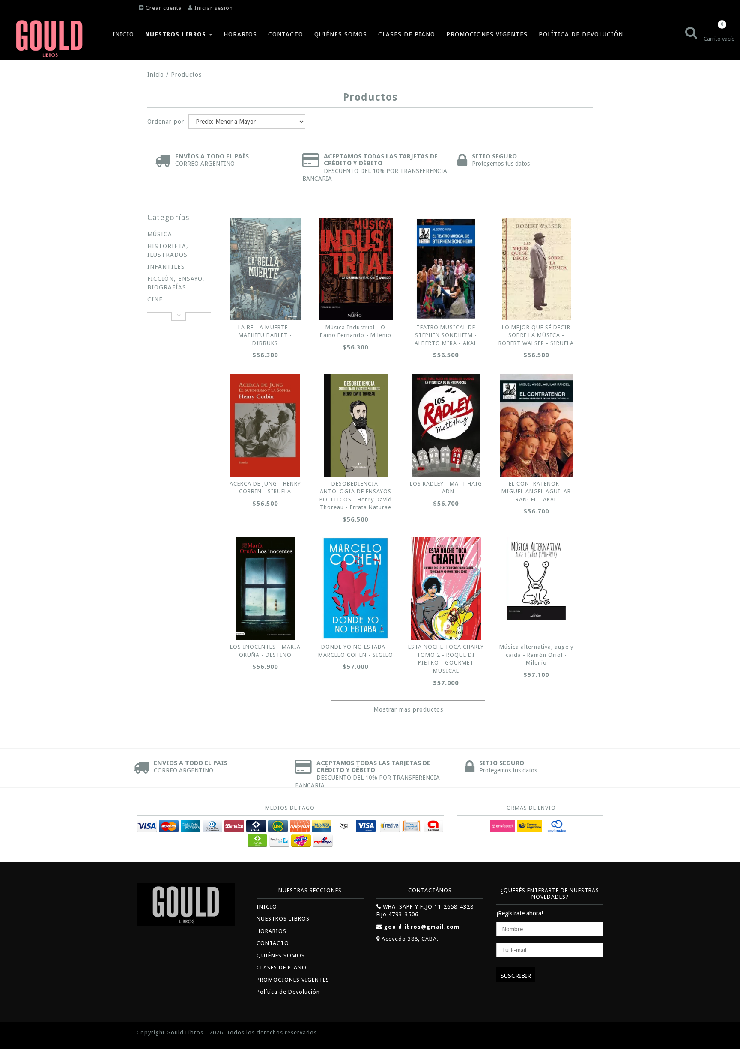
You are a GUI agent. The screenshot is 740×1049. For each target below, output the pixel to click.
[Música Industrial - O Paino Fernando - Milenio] (355, 269)
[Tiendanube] (584, 1033)
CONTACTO (285, 34)
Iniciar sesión (213, 8)
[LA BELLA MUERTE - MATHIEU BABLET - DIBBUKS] (265, 269)
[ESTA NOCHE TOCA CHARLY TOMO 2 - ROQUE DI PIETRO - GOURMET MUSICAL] (445, 588)
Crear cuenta (164, 8)
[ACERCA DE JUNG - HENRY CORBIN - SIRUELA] (265, 425)
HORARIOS (240, 34)
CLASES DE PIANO (406, 34)
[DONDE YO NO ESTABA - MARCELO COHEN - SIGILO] (355, 588)
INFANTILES (166, 266)
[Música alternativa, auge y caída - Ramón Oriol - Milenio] (536, 578)
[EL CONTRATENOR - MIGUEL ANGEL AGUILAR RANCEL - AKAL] (536, 425)
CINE (155, 299)
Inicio (155, 74)
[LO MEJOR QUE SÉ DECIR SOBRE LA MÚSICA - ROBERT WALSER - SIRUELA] (536, 269)
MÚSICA (159, 234)
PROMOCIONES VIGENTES (487, 34)
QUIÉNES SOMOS (340, 34)
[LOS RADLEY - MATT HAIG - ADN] (445, 425)
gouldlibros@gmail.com (422, 927)
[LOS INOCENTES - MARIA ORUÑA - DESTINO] (265, 588)
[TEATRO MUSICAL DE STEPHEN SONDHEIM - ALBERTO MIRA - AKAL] (445, 269)
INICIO (123, 34)
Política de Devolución (581, 34)
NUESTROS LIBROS (176, 34)
